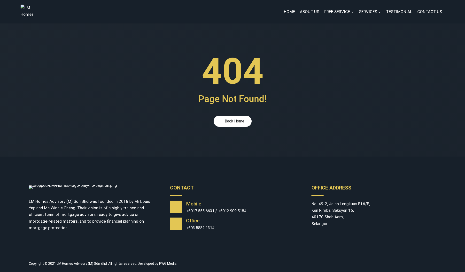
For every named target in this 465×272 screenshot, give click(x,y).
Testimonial (399, 11)
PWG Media (168, 263)
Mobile (193, 204)
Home (289, 11)
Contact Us (429, 11)
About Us (309, 11)
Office (193, 221)
